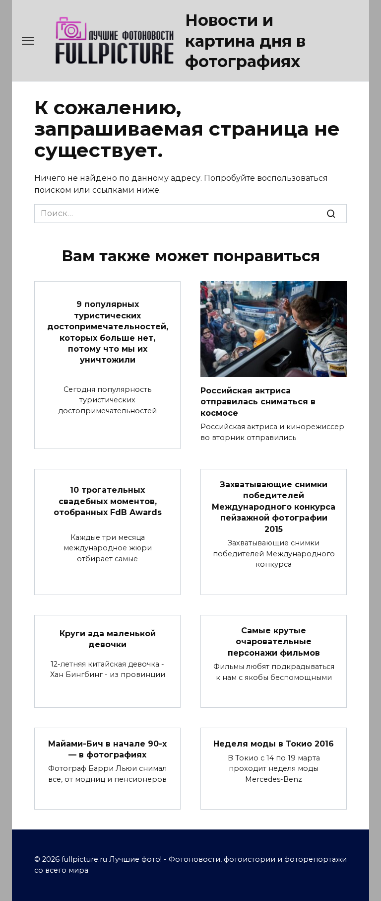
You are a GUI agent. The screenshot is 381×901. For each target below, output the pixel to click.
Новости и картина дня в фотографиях (245, 40)
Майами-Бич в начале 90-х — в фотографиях (107, 749)
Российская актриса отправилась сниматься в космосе (258, 401)
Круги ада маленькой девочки (108, 638)
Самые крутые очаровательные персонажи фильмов (274, 642)
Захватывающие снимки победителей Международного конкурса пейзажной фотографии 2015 (273, 507)
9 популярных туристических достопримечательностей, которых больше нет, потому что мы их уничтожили (107, 332)
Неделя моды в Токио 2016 (273, 743)
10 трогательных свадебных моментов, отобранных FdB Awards (108, 501)
